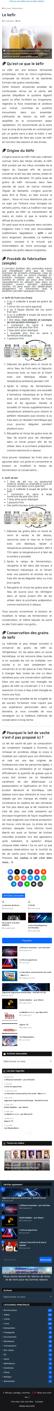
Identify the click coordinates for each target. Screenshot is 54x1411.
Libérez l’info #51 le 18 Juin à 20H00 (32, 1244)
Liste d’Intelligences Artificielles (37, 926)
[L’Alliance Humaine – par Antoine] (9, 951)
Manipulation (9, 1328)
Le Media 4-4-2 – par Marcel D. (33, 1012)
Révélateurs (9, 1341)
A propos (39, 1401)
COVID (7, 1319)
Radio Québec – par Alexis (31, 1000)
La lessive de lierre (10, 905)
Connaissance (10, 1346)
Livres (6, 1323)
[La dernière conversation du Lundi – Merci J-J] (9, 976)
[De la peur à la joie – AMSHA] (14, 916)
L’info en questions (28, 959)
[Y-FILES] (40, 902)
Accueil (7, 8)
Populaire (27, 940)
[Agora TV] (9, 1028)
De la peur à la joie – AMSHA (11, 924)
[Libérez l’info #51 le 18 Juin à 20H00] (9, 1246)
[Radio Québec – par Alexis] (9, 1004)
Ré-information (10, 1310)
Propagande (9, 1332)
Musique (7, 1377)
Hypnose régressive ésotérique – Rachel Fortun (24, 992)
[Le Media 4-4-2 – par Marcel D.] (9, 1016)
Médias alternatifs (27, 1406)
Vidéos (7, 1315)
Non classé (9, 1350)
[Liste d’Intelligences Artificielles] (40, 918)
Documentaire (10, 1337)
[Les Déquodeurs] (9, 1041)
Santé (6, 1359)
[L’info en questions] (9, 963)
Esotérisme (9, 1368)
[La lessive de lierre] (14, 902)
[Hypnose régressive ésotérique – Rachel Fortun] (26, 987)
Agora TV (23, 1024)
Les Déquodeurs (26, 1037)
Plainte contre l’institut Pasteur (22, 1168)
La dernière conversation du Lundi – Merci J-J (35, 974)
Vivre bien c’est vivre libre (22, 1401)
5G (5, 1354)
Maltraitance (9, 1363)
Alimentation (17, 8)
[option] (27, 1159)
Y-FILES (31, 905)
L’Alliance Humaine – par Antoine (34, 947)
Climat (6, 1372)
